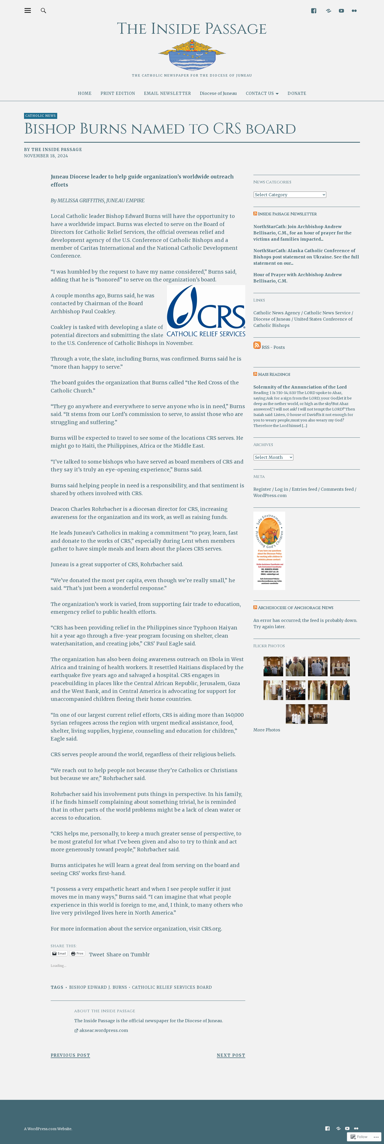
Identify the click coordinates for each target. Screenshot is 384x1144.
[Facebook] (313, 10)
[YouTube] (341, 10)
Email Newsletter (167, 93)
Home (85, 93)
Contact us (260, 93)
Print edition (118, 93)
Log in (281, 489)
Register (262, 489)
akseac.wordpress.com (103, 1030)
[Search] (43, 10)
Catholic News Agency (276, 312)
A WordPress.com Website (47, 1128)
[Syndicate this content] (255, 214)
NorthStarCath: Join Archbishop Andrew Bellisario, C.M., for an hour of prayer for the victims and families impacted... (302, 233)
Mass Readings (274, 374)
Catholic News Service (327, 312)
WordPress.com (270, 495)
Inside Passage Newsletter (287, 214)
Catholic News (40, 116)
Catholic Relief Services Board (172, 987)
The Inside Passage (192, 28)
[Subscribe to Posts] (257, 347)
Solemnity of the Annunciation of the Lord (300, 387)
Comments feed (337, 489)
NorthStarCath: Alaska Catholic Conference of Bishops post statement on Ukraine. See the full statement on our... (306, 257)
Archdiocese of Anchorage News (295, 608)
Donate (297, 93)
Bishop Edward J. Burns (98, 987)
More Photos (266, 729)
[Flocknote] (328, 10)
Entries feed (304, 489)
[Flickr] (354, 10)
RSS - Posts (273, 347)
